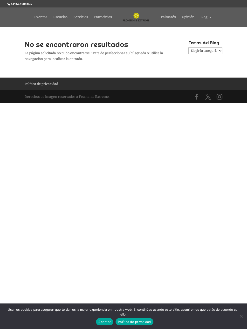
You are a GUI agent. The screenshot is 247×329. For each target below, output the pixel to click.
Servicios (81, 17)
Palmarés (168, 17)
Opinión (188, 17)
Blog (203, 17)
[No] (241, 316)
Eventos (40, 17)
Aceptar (104, 322)
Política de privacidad (41, 84)
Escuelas (60, 17)
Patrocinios (103, 17)
